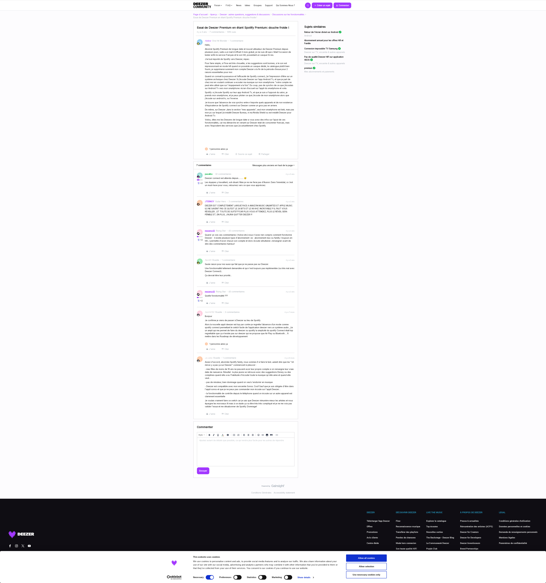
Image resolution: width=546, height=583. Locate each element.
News (238, 5)
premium (308, 68)
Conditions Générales (261, 492)
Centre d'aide (373, 543)
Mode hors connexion (406, 543)
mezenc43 (210, 231)
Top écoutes (432, 526)
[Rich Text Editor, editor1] (245, 452)
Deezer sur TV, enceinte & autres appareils (324, 52)
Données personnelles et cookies (514, 526)
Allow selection (366, 566)
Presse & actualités (469, 520)
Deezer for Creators (469, 532)
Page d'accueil (200, 14)
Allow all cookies (366, 558)
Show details (303, 577)
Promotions (372, 532)
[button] (322, 5)
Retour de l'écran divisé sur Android (321, 32)
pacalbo (209, 174)
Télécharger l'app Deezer (378, 520)
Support (269, 5)
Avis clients (372, 537)
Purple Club (431, 548)
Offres (370, 526)
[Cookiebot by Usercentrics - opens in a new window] (174, 577)
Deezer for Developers (470, 537)
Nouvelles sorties (434, 532)
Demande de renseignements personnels (518, 532)
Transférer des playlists (407, 532)
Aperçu (213, 14)
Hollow (208, 41)
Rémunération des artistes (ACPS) (476, 526)
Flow (398, 520)
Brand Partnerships (469, 548)
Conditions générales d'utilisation (514, 520)
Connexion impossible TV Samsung (321, 48)
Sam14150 (209, 312)
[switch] (237, 577)
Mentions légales (507, 537)
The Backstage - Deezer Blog (440, 537)
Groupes (258, 5)
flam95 (208, 260)
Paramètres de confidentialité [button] (513, 543)
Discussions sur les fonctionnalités (288, 14)
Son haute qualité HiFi (406, 548)
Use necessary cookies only (366, 574)
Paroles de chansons (406, 537)
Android (308, 35)
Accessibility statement (284, 492)
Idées (247, 5)
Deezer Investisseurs (470, 543)
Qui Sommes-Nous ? (285, 5)
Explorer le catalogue (436, 520)
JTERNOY (209, 201)
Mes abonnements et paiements (319, 71)
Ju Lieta (208, 358)
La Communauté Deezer (437, 543)
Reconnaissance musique (408, 526)
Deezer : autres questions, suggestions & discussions (245, 14)
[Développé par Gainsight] (273, 487)
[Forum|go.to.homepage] (202, 5)
